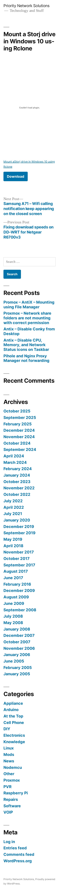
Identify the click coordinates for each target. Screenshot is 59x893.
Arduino (11, 709)
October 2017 (16, 558)
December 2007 (19, 635)
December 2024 (19, 430)
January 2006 (16, 654)
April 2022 (13, 507)
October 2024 (17, 443)
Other (8, 773)
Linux (8, 748)
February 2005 (17, 667)
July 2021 (12, 513)
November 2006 (19, 648)
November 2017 (18, 552)
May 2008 (13, 622)
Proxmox (11, 780)
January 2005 (16, 673)
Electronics (14, 735)
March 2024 (15, 462)
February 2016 (17, 584)
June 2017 (13, 577)
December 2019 (18, 526)
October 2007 (16, 642)
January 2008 (16, 629)
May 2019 (12, 539)
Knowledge (14, 741)
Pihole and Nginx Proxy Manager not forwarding (26, 358)
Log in (9, 841)
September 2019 (19, 532)
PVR (7, 786)
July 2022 (13, 500)
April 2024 (13, 456)
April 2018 (13, 545)
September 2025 (19, 417)
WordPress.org (17, 860)
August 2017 (15, 571)
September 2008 (19, 610)
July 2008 (13, 616)
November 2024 (19, 436)
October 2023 (16, 481)
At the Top (13, 716)
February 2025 (17, 424)
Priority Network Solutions (26, 5)
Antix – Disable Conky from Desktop (29, 331)
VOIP (8, 812)
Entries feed (15, 848)
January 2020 (16, 520)
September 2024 (19, 449)
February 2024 (17, 468)
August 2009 (16, 597)
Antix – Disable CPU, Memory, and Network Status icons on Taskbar (26, 345)
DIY (6, 728)
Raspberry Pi (15, 793)
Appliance (13, 703)
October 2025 (16, 411)
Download (15, 176)
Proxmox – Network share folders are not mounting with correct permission (27, 318)
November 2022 (19, 488)
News (8, 761)
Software (12, 806)
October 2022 (16, 494)
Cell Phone (13, 722)
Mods (8, 754)
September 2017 (19, 565)
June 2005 (13, 661)
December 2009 (19, 590)
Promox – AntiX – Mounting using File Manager (28, 304)
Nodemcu (12, 767)
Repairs (10, 799)
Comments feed (18, 854)
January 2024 (16, 475)
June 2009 (13, 603)
